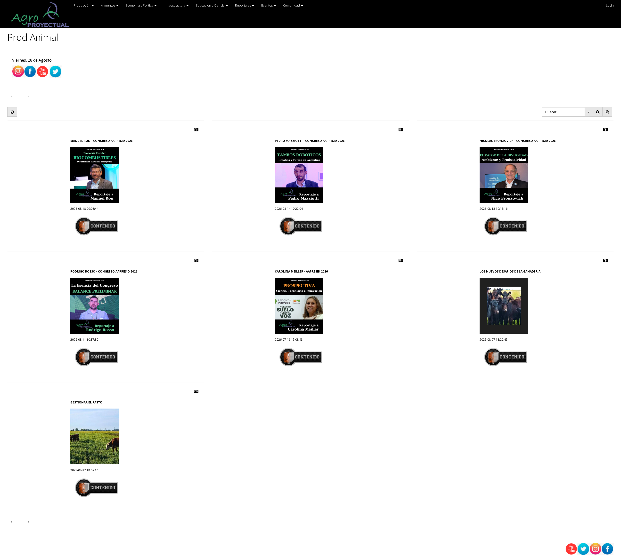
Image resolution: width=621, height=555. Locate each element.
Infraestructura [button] (175, 5)
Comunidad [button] (292, 5)
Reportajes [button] (243, 5)
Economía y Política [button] (140, 5)
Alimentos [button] (108, 5)
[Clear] (607, 112)
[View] (196, 129)
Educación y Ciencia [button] (210, 5)
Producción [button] (82, 5)
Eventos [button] (267, 5)
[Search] (598, 112)
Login (610, 5)
